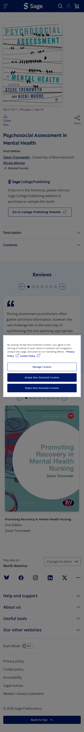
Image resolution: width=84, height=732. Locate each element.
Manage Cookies (42, 366)
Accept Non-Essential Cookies (42, 377)
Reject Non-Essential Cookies (42, 387)
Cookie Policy (28, 355)
